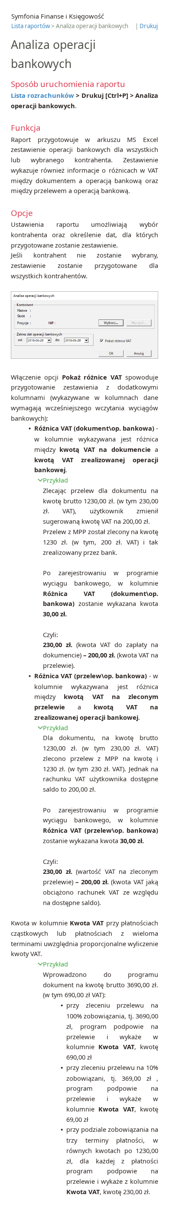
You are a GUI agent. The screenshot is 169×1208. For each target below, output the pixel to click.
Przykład (55, 480)
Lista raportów (30, 26)
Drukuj (149, 26)
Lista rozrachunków (42, 95)
